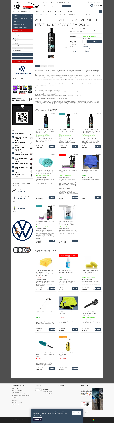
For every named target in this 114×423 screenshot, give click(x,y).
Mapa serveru (15, 400)
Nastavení (37, 419)
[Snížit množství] (86, 42)
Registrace (99, 2)
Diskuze (51, 66)
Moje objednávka (16, 404)
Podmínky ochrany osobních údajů (20, 393)
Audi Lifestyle (17, 21)
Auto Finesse (86, 46)
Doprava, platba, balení (17, 390)
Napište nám (15, 399)
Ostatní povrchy (19, 48)
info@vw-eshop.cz (48, 391)
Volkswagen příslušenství (43, 11)
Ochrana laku (18, 40)
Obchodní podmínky (17, 392)
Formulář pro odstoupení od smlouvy (21, 395)
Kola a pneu (18, 45)
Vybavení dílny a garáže (20, 27)
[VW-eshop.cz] (27, 5)
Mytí (16, 33)
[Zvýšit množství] (86, 41)
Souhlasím (76, 413)
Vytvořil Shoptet (98, 419)
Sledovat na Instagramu (93, 411)
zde (40, 415)
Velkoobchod (15, 397)
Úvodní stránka (14, 11)
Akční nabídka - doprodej (20, 61)
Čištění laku (18, 36)
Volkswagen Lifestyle (24, 11)
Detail (75, 146)
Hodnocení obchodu (17, 402)
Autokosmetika (59, 11)
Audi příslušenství (18, 24)
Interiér (17, 43)
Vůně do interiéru (73, 11)
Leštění (17, 38)
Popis (37, 66)
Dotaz (87, 51)
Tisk (76, 51)
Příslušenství (18, 50)
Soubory (44, 66)
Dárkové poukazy (18, 58)
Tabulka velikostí (16, 388)
